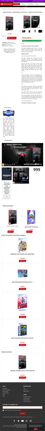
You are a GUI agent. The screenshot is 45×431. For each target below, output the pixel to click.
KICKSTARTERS (5, 393)
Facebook (14, 421)
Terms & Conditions (6, 389)
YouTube (22, 421)
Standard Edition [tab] (8, 140)
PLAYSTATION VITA (27, 401)
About (37, 4)
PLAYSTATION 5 (26, 399)
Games (24, 4)
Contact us (25, 389)
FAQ (24, 388)
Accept (35, 429)
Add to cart (11, 38)
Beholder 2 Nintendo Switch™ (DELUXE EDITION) (23, 370)
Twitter (18, 421)
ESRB (4, 396)
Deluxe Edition (30, 4)
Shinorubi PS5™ (22, 310)
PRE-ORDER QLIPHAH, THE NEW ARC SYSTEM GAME (34, 0)
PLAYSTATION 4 (26, 398)
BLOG (4, 394)
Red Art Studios (5, 391)
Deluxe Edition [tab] (7, 107)
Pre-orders (17, 4)
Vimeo (26, 421)
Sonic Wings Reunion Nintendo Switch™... (22, 282)
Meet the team (26, 391)
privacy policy (23, 410)
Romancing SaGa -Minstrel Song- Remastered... (22, 254)
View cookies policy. (37, 427)
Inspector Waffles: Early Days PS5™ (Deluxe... (22, 338)
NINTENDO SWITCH (27, 396)
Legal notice (5, 388)
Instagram (31, 421)
